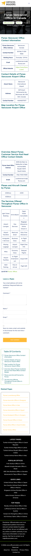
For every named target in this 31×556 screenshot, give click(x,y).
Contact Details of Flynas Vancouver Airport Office (12, 360)
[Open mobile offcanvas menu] (29, 3)
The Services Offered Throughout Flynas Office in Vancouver (13, 381)
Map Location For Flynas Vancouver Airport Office (12, 365)
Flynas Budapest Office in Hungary (14, 415)
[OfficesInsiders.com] (8, 4)
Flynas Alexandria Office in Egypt (13, 410)
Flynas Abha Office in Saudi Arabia (14, 425)
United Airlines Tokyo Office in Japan (15, 482)
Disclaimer (14, 550)
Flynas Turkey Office (9, 430)
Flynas (19, 23)
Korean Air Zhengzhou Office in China (15, 514)
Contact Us (16, 552)
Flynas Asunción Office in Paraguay (14, 400)
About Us (7, 550)
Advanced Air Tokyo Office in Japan (15, 474)
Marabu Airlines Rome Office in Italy (15, 506)
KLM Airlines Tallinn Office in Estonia (15, 516)
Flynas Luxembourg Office (11, 395)
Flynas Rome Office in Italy (11, 405)
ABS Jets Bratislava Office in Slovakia (16, 471)
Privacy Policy (24, 550)
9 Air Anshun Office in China (15, 463)
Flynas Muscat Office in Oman (12, 420)
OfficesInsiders (8, 23)
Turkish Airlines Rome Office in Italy (15, 455)
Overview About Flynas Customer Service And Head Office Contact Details (15, 370)
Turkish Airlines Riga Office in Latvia (15, 447)
